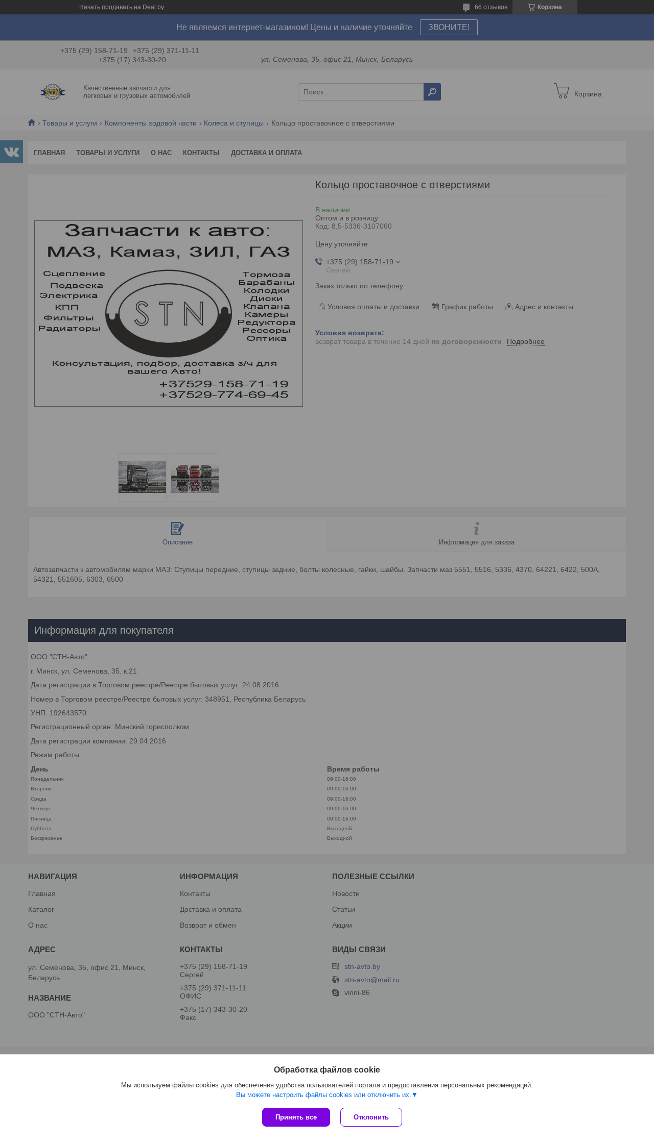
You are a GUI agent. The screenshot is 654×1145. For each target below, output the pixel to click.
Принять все (296, 1117)
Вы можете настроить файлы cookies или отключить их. (323, 1095)
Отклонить (371, 1117)
